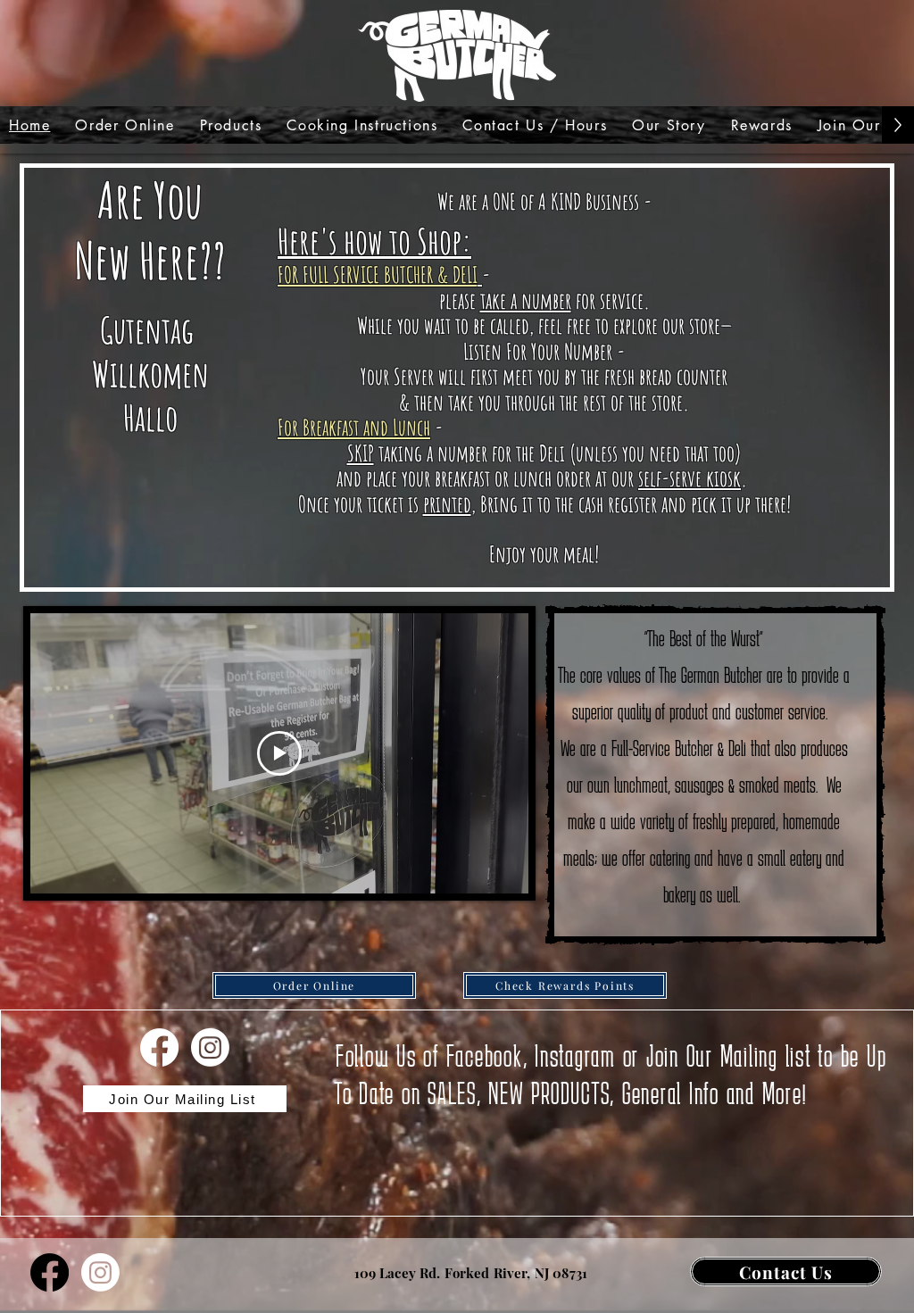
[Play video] (279, 753)
